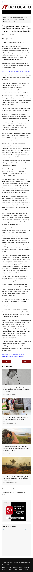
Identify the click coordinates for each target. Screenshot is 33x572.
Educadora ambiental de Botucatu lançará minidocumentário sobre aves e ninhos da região (16, 448)
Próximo (26, 361)
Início (4, 17)
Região (15, 567)
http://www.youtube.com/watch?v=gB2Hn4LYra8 (16, 71)
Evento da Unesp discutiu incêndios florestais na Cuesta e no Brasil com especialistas (15, 478)
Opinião (15, 569)
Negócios (26, 567)
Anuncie (26, 569)
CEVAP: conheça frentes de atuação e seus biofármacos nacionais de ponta (15, 419)
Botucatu (9, 567)
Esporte (4, 569)
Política (20, 567)
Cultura (9, 569)
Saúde (20, 569)
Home (9, 17)
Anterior (7, 361)
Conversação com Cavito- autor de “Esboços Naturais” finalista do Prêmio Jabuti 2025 (16, 389)
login (14, 492)
